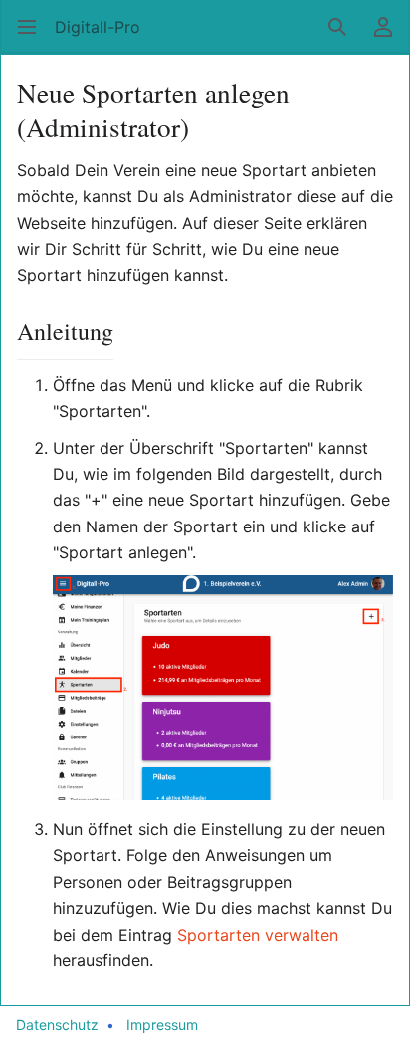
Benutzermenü (389, 37)
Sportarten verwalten (257, 935)
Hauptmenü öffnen (33, 37)
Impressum (162, 1024)
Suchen (343, 37)
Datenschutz (57, 1024)
